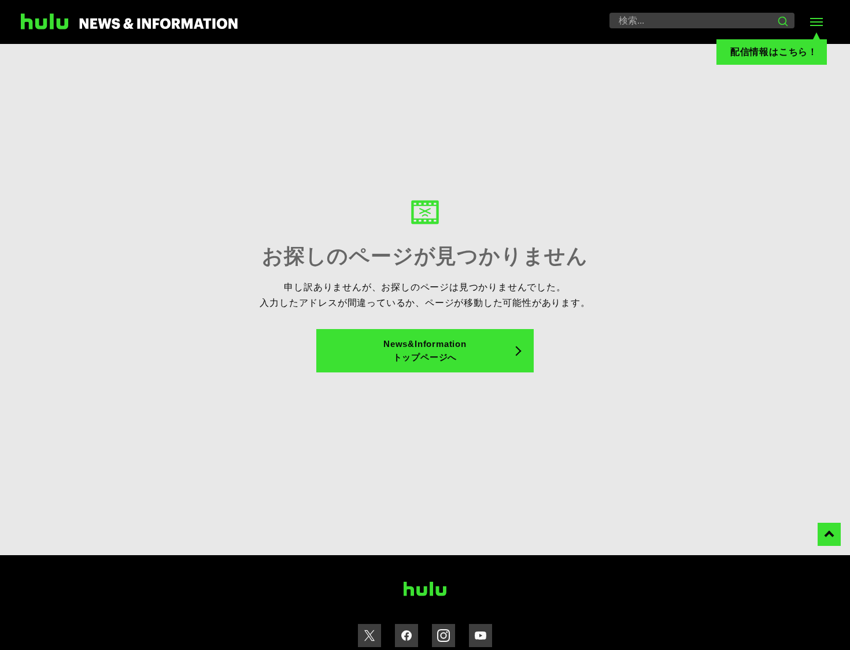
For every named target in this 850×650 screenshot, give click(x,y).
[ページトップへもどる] (829, 534)
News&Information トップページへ (425, 350)
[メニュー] (816, 22)
